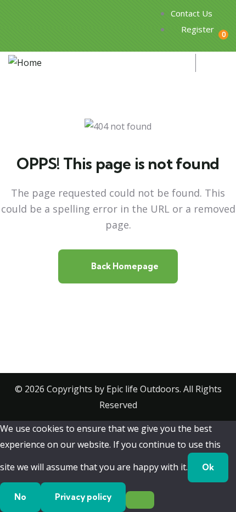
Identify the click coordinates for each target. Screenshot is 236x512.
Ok (208, 467)
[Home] (25, 63)
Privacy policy (83, 497)
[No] (140, 500)
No (20, 497)
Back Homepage (124, 266)
